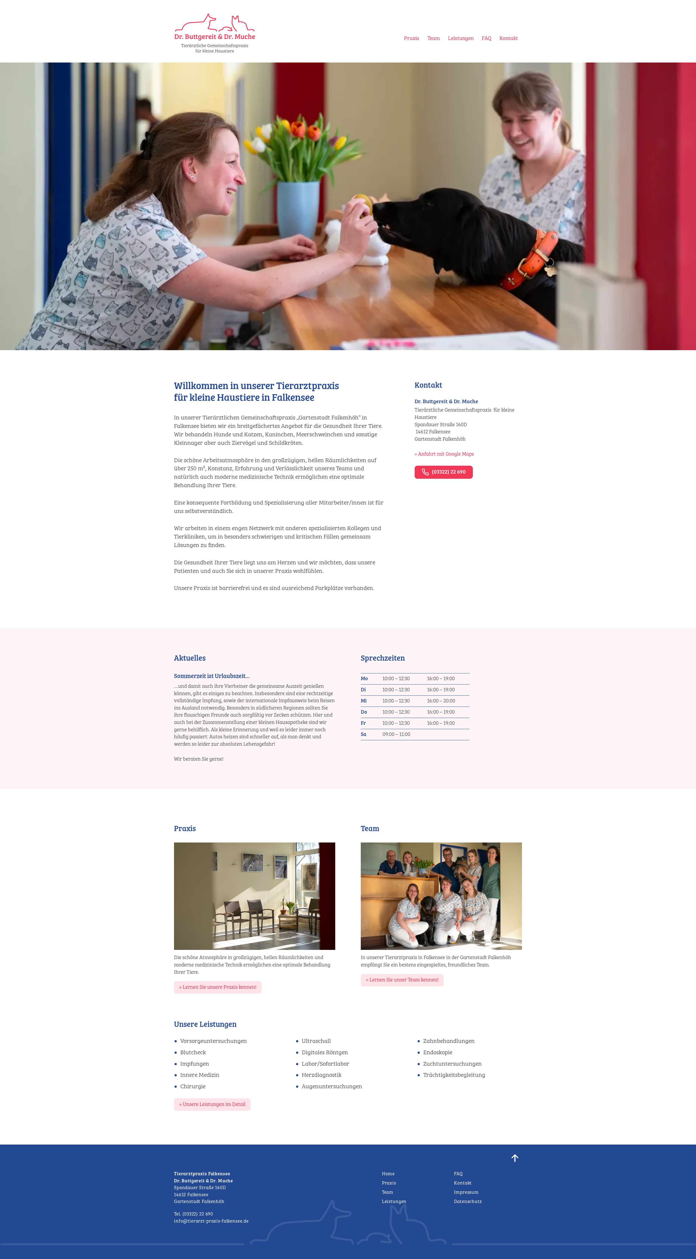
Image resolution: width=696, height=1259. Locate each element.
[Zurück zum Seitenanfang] (516, 1159)
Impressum (466, 1192)
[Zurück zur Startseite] (215, 51)
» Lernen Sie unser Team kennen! (402, 980)
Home (388, 1174)
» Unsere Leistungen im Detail (212, 1104)
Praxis (411, 38)
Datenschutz (468, 1201)
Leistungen (461, 38)
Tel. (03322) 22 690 (193, 1214)
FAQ (486, 38)
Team (433, 38)
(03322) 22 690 (449, 472)
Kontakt (508, 38)
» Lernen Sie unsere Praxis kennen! (217, 987)
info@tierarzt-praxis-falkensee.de (211, 1221)
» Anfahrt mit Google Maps (444, 454)
